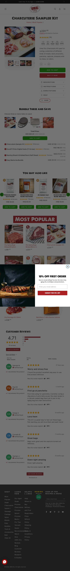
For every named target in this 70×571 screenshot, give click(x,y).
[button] (4, 562)
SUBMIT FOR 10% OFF (52, 293)
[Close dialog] (67, 266)
